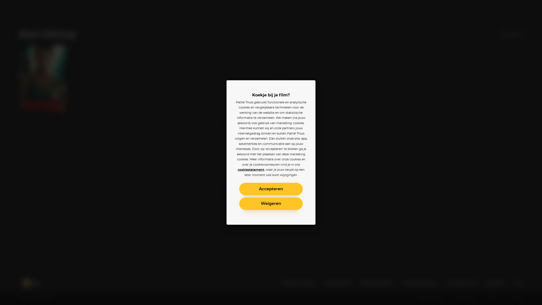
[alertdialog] (271, 152)
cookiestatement (251, 169)
